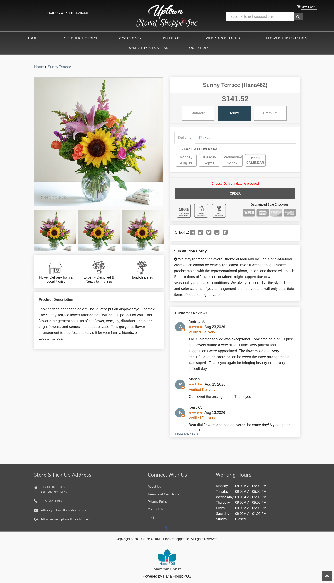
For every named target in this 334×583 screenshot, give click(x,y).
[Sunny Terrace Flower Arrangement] (55, 230)
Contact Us (156, 509)
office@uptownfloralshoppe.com (65, 510)
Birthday (171, 38)
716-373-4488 (80, 13)
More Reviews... (188, 434)
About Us (154, 486)
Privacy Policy (157, 501)
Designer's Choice (80, 38)
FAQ (151, 517)
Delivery (185, 138)
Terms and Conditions (163, 494)
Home (32, 38)
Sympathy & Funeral (148, 47)
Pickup (204, 138)
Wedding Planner (223, 38)
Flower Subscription (286, 38)
